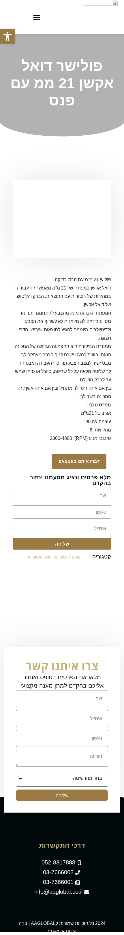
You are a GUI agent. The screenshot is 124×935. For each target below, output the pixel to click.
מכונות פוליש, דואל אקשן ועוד (52, 556)
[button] (36, 17)
